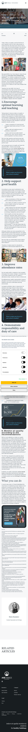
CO (18, 199)
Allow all (14, 382)
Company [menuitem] (16, 687)
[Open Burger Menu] (25, 3)
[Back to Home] (10, 3)
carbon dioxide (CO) (19, 148)
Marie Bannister (5, 14)
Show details (22, 379)
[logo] (7, 675)
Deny (14, 390)
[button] (26, 730)
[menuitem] (7, 688)
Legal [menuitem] (3, 698)
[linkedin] (2, 681)
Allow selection (14, 386)
